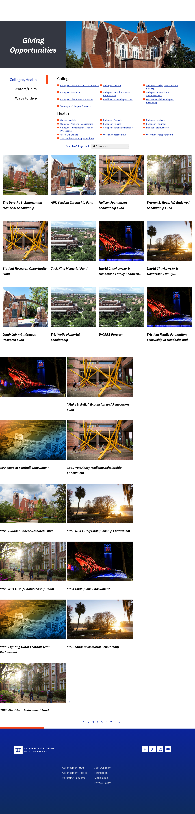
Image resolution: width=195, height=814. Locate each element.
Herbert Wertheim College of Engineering (160, 101)
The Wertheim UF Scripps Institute (77, 138)
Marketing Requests (74, 777)
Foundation (101, 772)
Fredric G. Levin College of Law (118, 99)
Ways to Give (26, 98)
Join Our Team (102, 767)
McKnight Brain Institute (158, 127)
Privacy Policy (102, 783)
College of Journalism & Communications (157, 94)
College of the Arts (112, 85)
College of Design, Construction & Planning (162, 87)
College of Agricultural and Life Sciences (79, 85)
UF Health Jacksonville (114, 134)
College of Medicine (155, 120)
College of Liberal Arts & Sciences (76, 99)
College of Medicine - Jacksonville (76, 124)
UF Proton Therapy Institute (159, 134)
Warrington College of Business (75, 106)
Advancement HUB (73, 767)
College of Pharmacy (156, 124)
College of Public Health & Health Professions (76, 129)
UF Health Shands (69, 134)
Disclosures (101, 777)
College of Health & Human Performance (116, 94)
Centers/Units (25, 88)
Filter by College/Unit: (78, 146)
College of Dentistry (112, 120)
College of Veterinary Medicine (118, 127)
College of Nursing (112, 124)
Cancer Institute (68, 120)
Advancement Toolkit (74, 772)
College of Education (70, 92)
